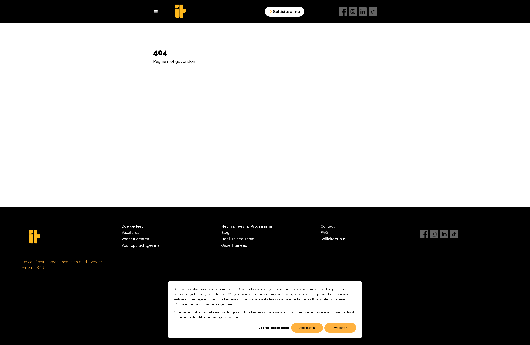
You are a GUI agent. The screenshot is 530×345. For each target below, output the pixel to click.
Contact (327, 226)
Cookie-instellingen (273, 327)
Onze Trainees (234, 245)
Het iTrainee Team (237, 239)
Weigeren (340, 327)
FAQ (324, 232)
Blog (225, 232)
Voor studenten (135, 239)
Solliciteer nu (286, 11)
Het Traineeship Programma (246, 226)
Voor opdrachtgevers (141, 245)
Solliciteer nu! (332, 239)
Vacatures (130, 232)
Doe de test (132, 226)
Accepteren (307, 327)
